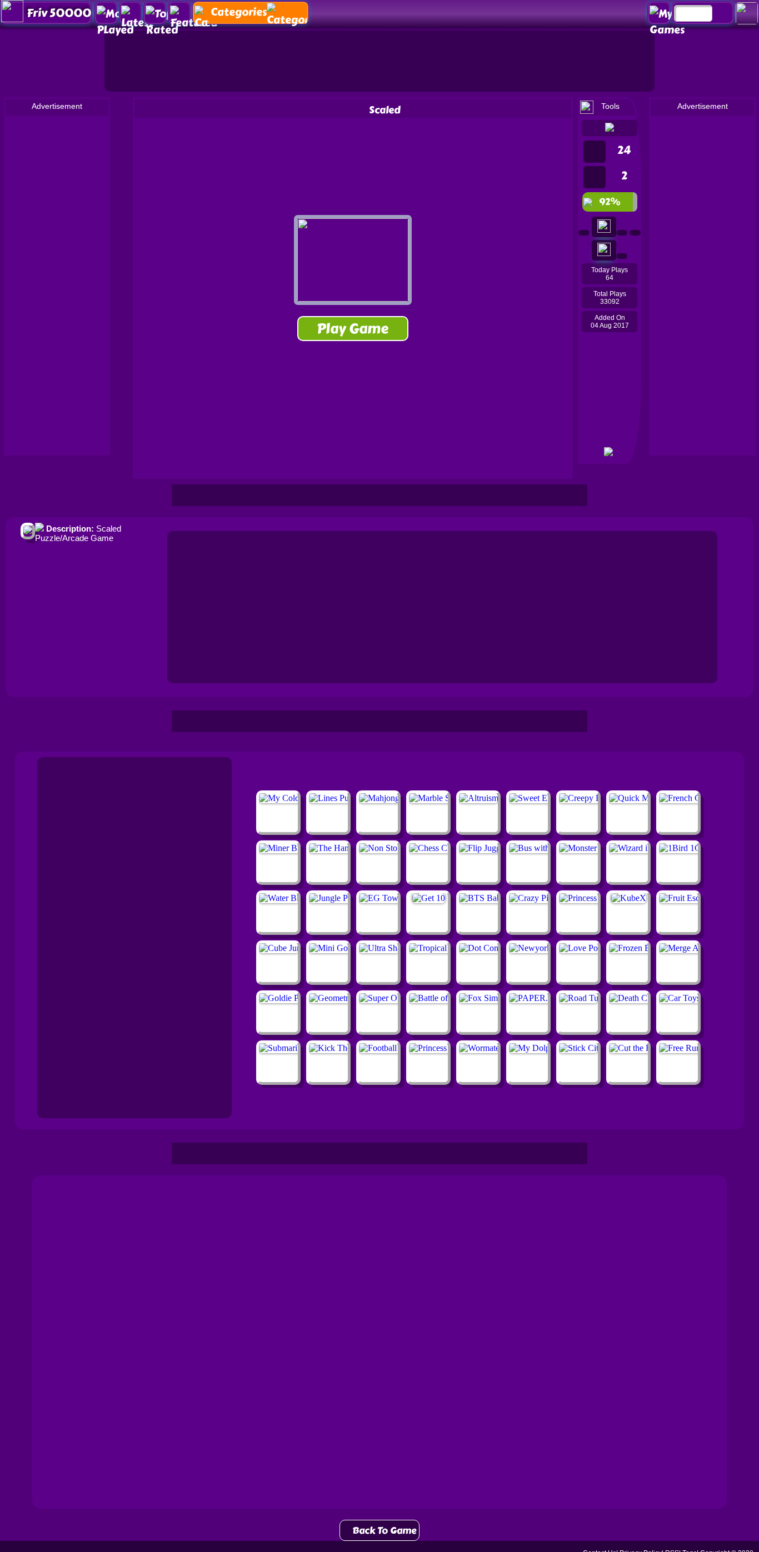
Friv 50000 (59, 13)
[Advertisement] (379, 61)
